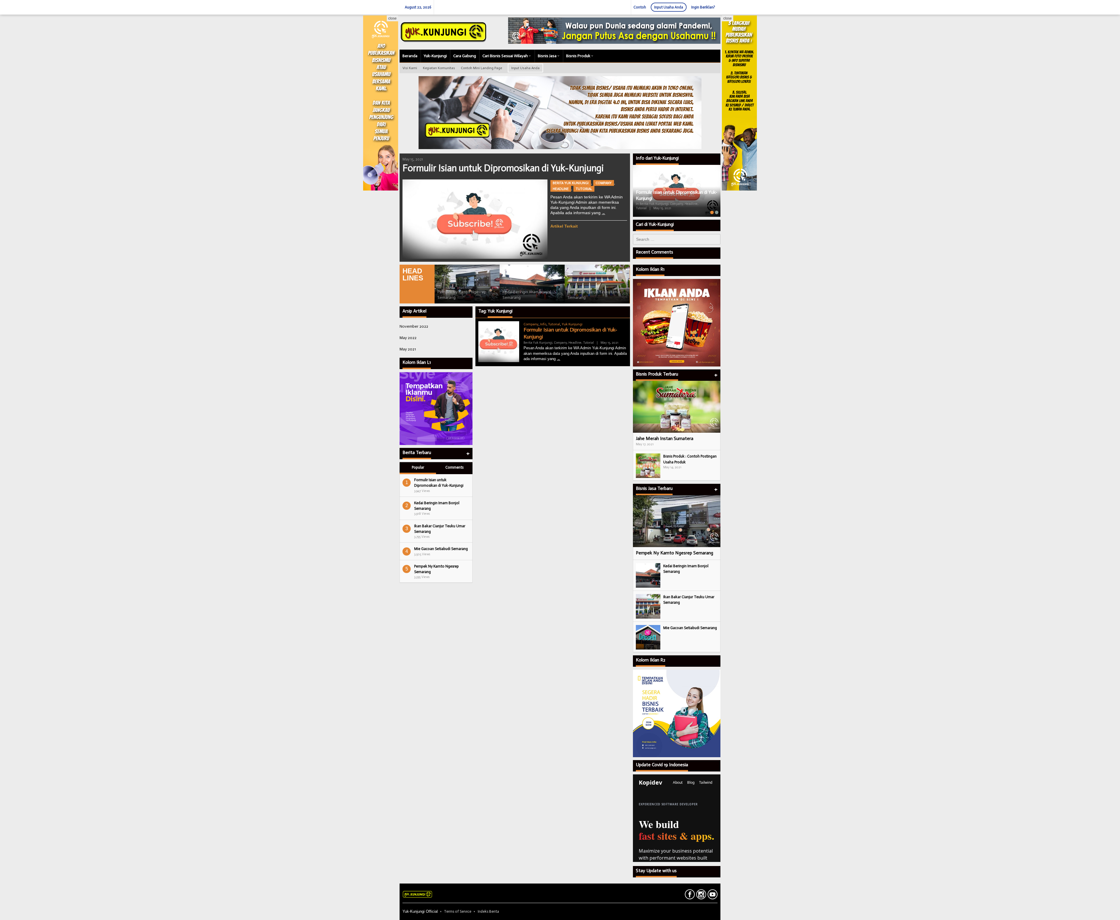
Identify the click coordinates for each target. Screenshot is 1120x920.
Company (604, 183)
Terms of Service (457, 911)
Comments (454, 467)
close (392, 18)
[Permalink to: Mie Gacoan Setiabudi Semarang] (648, 637)
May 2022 (408, 337)
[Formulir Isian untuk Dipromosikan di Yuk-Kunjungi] (603, 213)
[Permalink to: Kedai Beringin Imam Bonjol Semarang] (532, 284)
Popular (418, 467)
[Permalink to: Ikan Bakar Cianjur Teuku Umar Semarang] (597, 284)
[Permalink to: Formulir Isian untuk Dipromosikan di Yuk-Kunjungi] (474, 219)
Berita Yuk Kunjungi (571, 183)
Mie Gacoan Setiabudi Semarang (441, 549)
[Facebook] (689, 895)
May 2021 (408, 349)
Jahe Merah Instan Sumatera (664, 438)
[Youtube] (712, 895)
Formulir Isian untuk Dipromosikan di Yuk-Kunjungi (503, 168)
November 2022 (414, 326)
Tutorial (584, 189)
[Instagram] (700, 895)
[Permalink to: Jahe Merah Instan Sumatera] (676, 407)
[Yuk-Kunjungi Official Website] (443, 31)
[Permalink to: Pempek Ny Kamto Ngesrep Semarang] (467, 284)
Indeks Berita (488, 911)
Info (543, 324)
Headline (561, 189)
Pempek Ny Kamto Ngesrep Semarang (674, 553)
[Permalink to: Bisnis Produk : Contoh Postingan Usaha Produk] (648, 465)
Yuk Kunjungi (572, 324)
